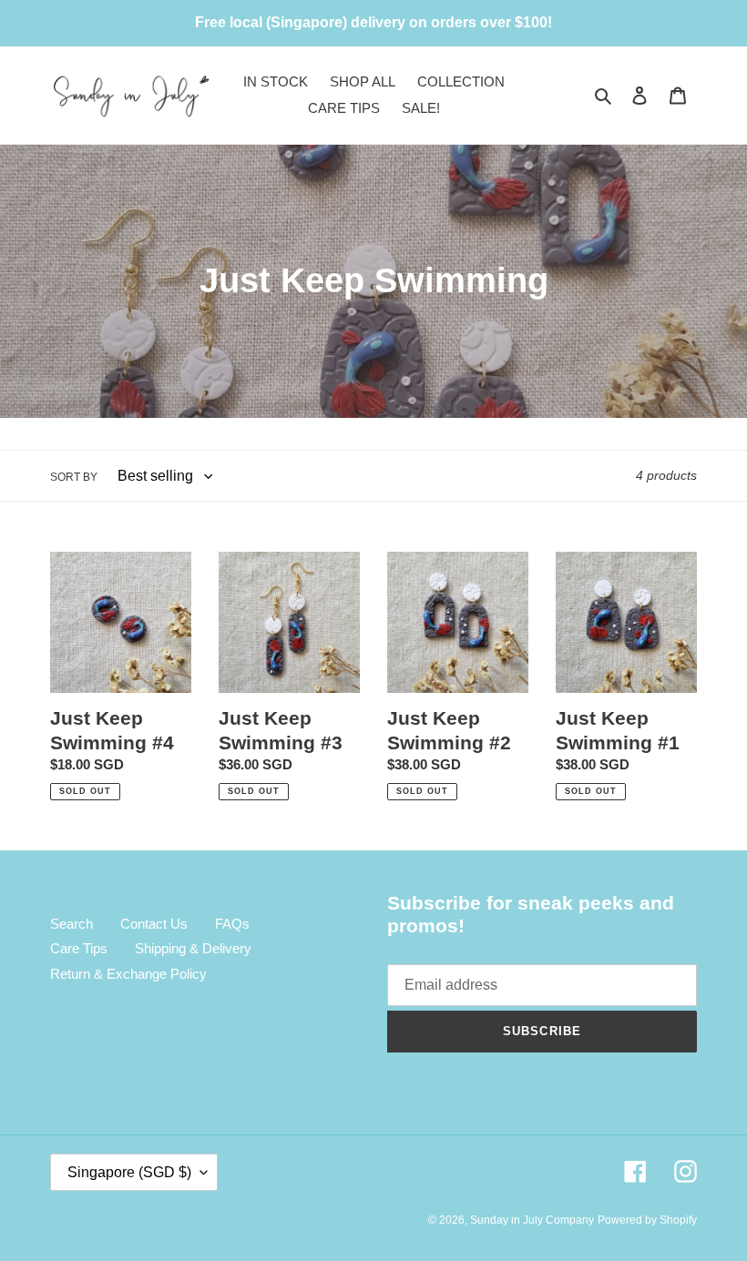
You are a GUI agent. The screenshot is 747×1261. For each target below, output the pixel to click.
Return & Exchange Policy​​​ (128, 973)
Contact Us (154, 923)
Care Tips (78, 948)
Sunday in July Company (532, 1220)
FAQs (232, 923)
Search (71, 923)
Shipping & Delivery (193, 948)
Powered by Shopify (647, 1220)
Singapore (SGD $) (129, 1172)
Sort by (73, 477)
